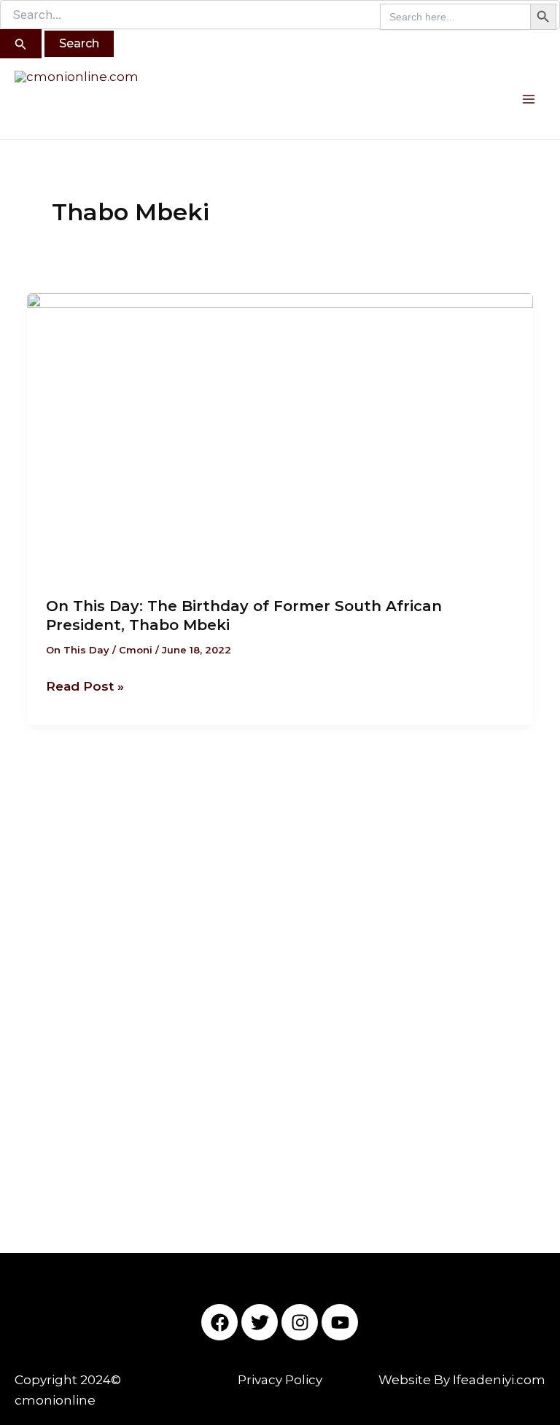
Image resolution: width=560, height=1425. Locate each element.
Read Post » (85, 685)
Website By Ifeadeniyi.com (461, 1379)
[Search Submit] (21, 43)
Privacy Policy (280, 1379)
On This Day (77, 650)
